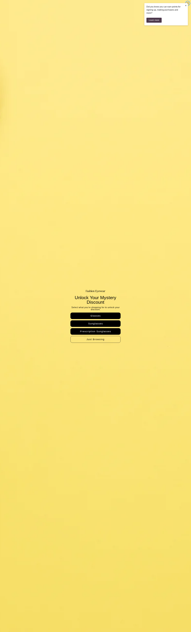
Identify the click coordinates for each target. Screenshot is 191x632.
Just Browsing (95, 339)
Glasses (95, 316)
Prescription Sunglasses (95, 331)
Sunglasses (95, 323)
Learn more (154, 20)
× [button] (186, 5)
